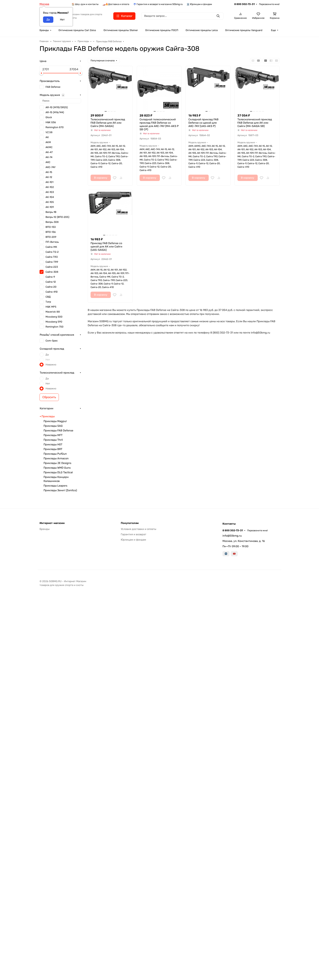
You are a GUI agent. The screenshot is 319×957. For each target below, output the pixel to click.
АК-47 (49, 152)
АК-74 (49, 157)
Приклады (48, 416)
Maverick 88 (53, 311)
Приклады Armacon (56, 458)
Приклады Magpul (55, 421)
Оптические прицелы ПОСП (161, 30)
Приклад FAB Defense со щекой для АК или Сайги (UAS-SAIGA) (106, 246)
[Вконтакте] (225, 553)
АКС (48, 162)
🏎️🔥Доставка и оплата (116, 4)
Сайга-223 (52, 266)
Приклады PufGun (55, 453)
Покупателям (130, 523)
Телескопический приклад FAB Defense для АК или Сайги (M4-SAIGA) (108, 123)
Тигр (48, 301)
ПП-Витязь (52, 241)
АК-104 (50, 197)
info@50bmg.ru (232, 535)
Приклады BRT (53, 449)
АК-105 (50, 202)
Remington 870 (55, 127)
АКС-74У (50, 167)
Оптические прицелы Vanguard (243, 30)
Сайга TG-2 (52, 251)
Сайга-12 (51, 281)
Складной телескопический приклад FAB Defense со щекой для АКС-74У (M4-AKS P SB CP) (159, 124)
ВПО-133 (51, 226)
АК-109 (50, 207)
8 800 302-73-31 (244, 4)
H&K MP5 (51, 306)
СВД (48, 296)
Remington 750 (54, 326)
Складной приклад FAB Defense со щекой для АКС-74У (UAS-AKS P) (203, 123)
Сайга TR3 (52, 256)
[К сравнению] (120, 178)
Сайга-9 (50, 276)
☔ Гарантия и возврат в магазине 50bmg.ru (158, 4)
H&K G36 (51, 122)
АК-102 (50, 187)
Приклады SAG (53, 425)
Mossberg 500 (54, 316)
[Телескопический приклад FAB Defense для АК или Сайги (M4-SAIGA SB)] (257, 88)
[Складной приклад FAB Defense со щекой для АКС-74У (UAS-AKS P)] (208, 88)
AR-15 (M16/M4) (55, 112)
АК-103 (50, 192)
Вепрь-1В (51, 212)
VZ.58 (49, 132)
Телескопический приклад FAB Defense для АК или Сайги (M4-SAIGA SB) (254, 123)
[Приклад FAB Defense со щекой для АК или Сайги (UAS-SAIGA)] (110, 212)
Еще (273, 30)
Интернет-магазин (52, 523)
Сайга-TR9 (52, 261)
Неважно (51, 364)
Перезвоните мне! (269, 4)
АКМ (48, 142)
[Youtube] (234, 553)
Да (47, 354)
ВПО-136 (51, 231)
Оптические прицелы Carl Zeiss (77, 30)
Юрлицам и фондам (133, 539)
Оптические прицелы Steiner (121, 30)
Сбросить (49, 397)
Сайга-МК (51, 246)
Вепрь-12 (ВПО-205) (57, 217)
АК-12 (49, 177)
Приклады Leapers (55, 485)
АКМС (49, 147)
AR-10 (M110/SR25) (57, 107)
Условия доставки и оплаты (138, 529)
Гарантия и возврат (133, 534)
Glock (49, 117)
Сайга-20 (51, 286)
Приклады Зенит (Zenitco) (60, 490)
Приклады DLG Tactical (58, 472)
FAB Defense (53, 86)
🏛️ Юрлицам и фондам (199, 4)
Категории (46, 408)
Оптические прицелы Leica (202, 30)
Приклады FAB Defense (58, 430)
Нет (48, 359)
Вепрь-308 (52, 222)
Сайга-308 (52, 271)
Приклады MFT (53, 435)
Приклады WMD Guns (57, 467)
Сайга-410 (52, 291)
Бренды (44, 30)
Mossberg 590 (54, 321)
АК (47, 137)
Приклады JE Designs (57, 463)
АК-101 (49, 182)
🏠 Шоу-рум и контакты (85, 4)
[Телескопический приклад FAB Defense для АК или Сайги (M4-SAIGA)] (110, 88)
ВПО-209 (51, 236)
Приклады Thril (53, 439)
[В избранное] (114, 178)
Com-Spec (52, 340)
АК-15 (49, 172)
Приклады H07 (53, 444)
